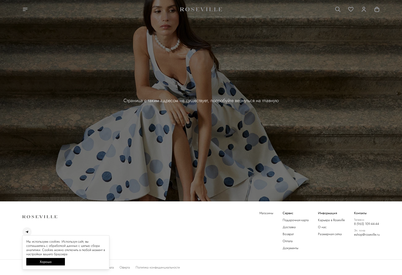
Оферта (125, 267)
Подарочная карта (296, 220)
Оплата (288, 241)
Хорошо (46, 261)
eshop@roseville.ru (367, 234)
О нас (322, 227)
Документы (290, 248)
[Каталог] (25, 9)
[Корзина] (377, 9)
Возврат (288, 234)
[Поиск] (338, 9)
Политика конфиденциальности (158, 267)
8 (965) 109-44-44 (366, 224)
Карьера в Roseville (331, 220)
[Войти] (364, 9)
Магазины (266, 213)
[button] (351, 9)
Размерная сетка (330, 234)
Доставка (289, 227)
